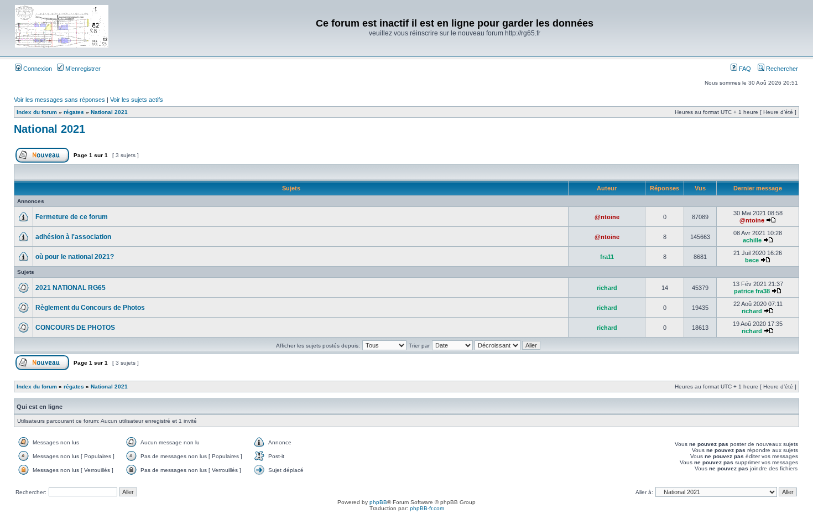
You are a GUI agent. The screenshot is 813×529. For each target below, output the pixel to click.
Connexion (37, 68)
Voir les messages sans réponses (59, 99)
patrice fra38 (752, 291)
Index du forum (37, 112)
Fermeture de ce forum (71, 217)
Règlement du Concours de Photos (90, 308)
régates (74, 112)
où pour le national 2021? (74, 257)
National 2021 (109, 112)
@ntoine (607, 217)
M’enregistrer (82, 68)
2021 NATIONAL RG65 (70, 288)
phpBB (378, 502)
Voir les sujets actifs (136, 99)
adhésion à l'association (73, 237)
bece (752, 260)
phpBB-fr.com (427, 508)
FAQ (744, 68)
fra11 (607, 256)
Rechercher (781, 68)
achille (752, 240)
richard (607, 287)
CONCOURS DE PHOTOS (75, 327)
